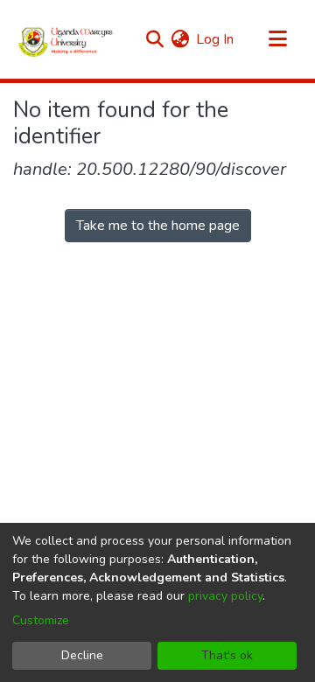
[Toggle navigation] (277, 39)
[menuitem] (180, 39)
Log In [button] (215, 39)
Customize (40, 620)
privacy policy (225, 596)
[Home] (66, 39)
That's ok (227, 655)
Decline (82, 655)
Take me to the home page (158, 225)
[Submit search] (154, 39)
